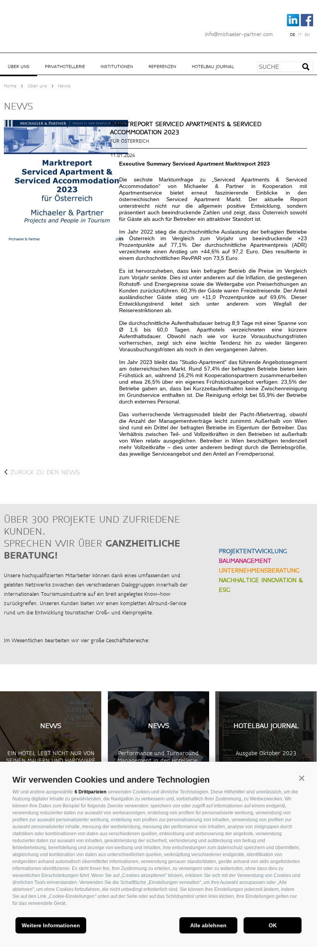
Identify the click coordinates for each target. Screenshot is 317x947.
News (64, 86)
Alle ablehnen (208, 925)
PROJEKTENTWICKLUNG (253, 551)
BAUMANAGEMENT (245, 561)
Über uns (18, 67)
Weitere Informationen (51, 925)
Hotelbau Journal (213, 67)
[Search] (308, 69)
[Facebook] (307, 25)
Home (10, 86)
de (292, 35)
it (300, 35)
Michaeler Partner (46, 20)
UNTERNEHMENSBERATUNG (259, 570)
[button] (301, 778)
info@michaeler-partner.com (239, 34)
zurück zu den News (42, 472)
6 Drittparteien (90, 792)
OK (273, 925)
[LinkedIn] (293, 25)
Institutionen (117, 67)
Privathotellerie (65, 67)
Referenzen (162, 67)
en (307, 35)
